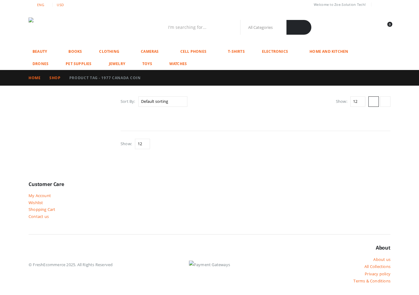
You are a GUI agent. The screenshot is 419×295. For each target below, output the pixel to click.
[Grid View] (373, 101)
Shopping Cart (42, 209)
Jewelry (117, 63)
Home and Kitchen (328, 51)
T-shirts (236, 51)
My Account (40, 195)
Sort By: (128, 101)
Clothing (109, 51)
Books (75, 51)
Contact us (39, 216)
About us (381, 259)
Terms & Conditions (371, 281)
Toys (147, 63)
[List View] (385, 101)
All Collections (377, 266)
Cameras (150, 51)
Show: (341, 101)
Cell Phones (193, 51)
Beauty (40, 51)
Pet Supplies (78, 63)
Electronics (275, 51)
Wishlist (36, 202)
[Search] (298, 27)
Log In (384, 4)
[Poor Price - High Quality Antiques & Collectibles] (67, 27)
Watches (178, 63)
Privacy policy (377, 274)
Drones (40, 63)
